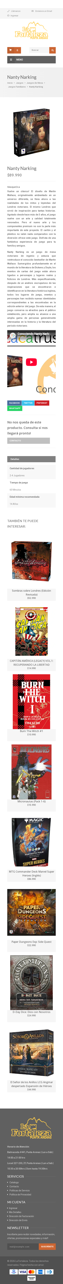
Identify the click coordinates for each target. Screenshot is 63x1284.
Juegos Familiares (17, 87)
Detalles (14, 459)
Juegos (19, 83)
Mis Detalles (15, 1212)
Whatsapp (14, 408)
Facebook (14, 403)
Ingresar (14, 15)
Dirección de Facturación (21, 1216)
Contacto (15, 440)
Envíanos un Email (43, 11)
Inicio (10, 83)
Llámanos (15, 11)
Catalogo (14, 1182)
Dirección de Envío (18, 1220)
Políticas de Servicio (20, 1190)
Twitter (28, 403)
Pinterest (42, 403)
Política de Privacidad (20, 1194)
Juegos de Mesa (35, 83)
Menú (19, 59)
